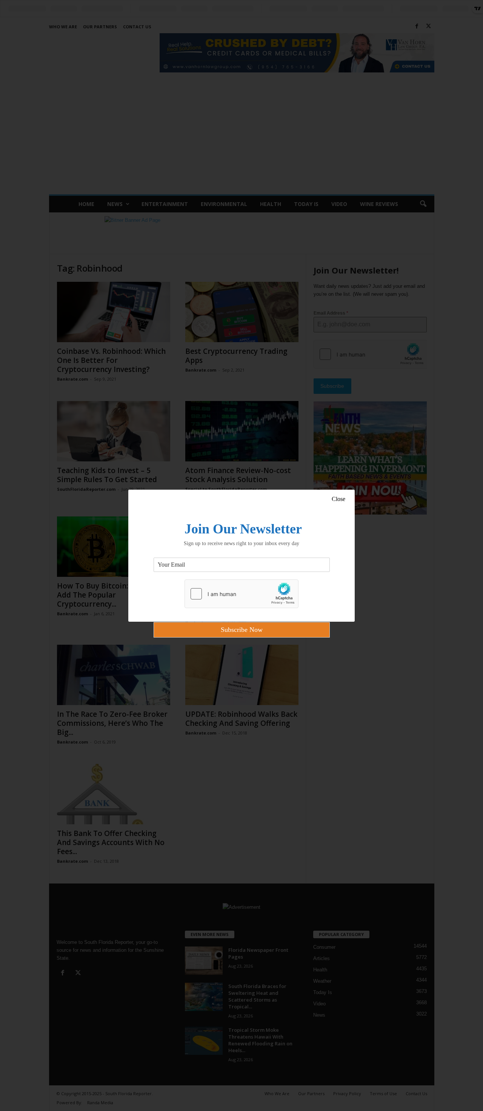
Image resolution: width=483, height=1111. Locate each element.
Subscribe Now (242, 629)
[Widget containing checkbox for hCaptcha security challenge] (241, 593)
